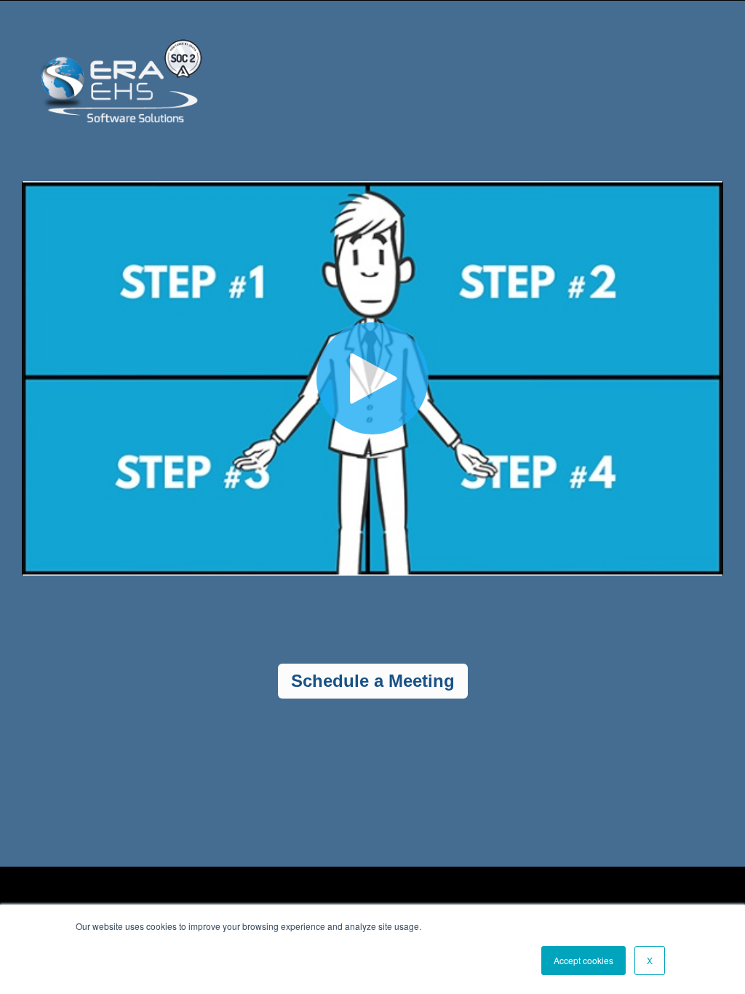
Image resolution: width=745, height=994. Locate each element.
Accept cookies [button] (583, 960)
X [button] (650, 960)
